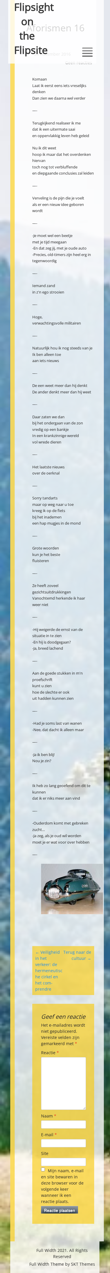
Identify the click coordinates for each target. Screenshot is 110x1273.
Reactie (50, 1052)
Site (44, 1153)
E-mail (49, 1134)
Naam (48, 1116)
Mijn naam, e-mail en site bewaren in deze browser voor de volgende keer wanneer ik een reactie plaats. (62, 1186)
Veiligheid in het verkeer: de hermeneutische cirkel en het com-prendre (48, 970)
